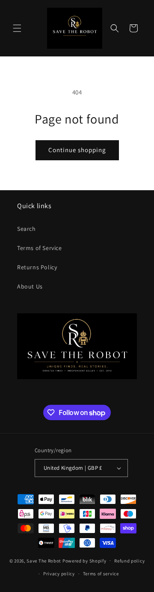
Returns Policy (37, 267)
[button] (17, 28)
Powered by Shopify (84, 560)
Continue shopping (77, 150)
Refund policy (129, 561)
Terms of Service (39, 248)
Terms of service (101, 574)
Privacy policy (59, 574)
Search (26, 229)
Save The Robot (44, 560)
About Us (30, 286)
